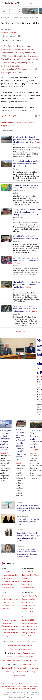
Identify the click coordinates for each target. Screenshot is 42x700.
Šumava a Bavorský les (10, 626)
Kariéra (29, 684)
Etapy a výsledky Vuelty (30, 575)
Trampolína (11, 657)
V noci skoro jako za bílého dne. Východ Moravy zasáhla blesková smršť (26, 188)
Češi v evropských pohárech (20, 649)
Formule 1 (5, 609)
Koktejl (15, 266)
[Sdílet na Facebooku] (36, 116)
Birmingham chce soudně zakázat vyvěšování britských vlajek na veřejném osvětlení (6, 440)
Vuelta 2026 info (28, 572)
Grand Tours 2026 (28, 588)
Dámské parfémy (23, 668)
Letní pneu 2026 (28, 620)
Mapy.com (19, 642)
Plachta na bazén (29, 653)
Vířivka (34, 660)
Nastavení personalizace (27, 688)
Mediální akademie (8, 686)
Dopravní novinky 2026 (30, 626)
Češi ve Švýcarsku (8, 629)
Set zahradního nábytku (11, 660)
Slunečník (20, 657)
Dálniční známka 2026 (30, 623)
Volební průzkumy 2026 (10, 575)
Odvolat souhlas (11, 688)
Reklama (22, 684)
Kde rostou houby (14, 645)
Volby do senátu (7, 584)
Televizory (19, 672)
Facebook (6, 684)
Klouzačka (29, 657)
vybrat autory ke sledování (9, 32)
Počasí (15, 193)
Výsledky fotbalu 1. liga (10, 599)
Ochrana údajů (33, 686)
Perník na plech (27, 612)
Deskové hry (9, 672)
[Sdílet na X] (39, 116)
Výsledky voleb (7, 578)
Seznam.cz (29, 3)
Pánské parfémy (20, 675)
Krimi (15, 145)
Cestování (16, 241)
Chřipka (4, 126)
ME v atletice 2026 (8, 605)
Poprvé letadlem (7, 623)
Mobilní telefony (29, 664)
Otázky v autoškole (29, 633)
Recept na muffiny (28, 599)
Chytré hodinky (30, 672)
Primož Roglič (27, 584)
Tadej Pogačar (27, 581)
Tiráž (35, 684)
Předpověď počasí (31, 642)
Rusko (19, 122)
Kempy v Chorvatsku (9, 620)
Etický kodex (21, 686)
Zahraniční (16, 314)
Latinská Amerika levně (10, 633)
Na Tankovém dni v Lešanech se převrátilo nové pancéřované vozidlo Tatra (26, 284)
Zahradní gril (26, 660)
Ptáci (30, 122)
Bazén (18, 653)
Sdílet (14, 36)
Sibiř (25, 122)
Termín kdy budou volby (10, 581)
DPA (9, 29)
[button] (6, 139)
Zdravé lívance (27, 602)
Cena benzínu (27, 645)
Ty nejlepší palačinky (29, 596)
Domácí (15, 220)
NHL (3, 612)
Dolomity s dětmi (8, 636)
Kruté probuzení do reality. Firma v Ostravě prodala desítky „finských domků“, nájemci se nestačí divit (27, 213)
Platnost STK (26, 636)
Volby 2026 (6, 572)
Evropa (15, 169)
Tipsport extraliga (8, 602)
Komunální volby (8, 588)
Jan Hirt (25, 578)
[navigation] (2, 3)
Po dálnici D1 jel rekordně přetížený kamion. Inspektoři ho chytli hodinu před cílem (26, 139)
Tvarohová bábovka (29, 605)
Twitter (14, 684)
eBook (6, 36)
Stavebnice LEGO (8, 668)
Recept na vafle (27, 609)
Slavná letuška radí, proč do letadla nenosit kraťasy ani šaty (25, 237)
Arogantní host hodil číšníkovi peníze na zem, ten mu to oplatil (26, 259)
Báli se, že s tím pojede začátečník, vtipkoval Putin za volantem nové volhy (25, 308)
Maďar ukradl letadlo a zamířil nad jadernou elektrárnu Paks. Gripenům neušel (25, 163)
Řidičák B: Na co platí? (30, 629)
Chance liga (6, 596)
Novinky (4, 29)
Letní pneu (34, 668)
